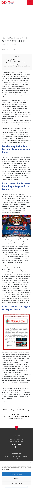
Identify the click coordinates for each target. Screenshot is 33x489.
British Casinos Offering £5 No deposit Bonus (17, 66)
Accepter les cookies (16, 474)
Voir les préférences (16, 483)
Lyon (6, 456)
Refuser (16, 478)
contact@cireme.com (16, 447)
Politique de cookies (10, 487)
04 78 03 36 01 (16, 445)
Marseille (25, 456)
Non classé (11, 402)
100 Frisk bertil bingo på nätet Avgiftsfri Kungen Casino (16, 410)
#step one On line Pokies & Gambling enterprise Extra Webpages (14, 63)
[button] (30, 463)
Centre (18, 456)
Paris (12, 456)
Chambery (19, 459)
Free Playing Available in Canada (13, 60)
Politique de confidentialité (21, 487)
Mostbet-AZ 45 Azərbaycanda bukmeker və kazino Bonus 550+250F (16, 417)
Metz (12, 459)
